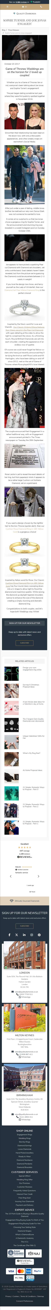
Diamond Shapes (24, 1231)
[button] (11, 876)
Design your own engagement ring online (32, 668)
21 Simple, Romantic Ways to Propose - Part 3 (33, 788)
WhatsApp (26, 997)
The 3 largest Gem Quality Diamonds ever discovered (33, 720)
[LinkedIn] (24, 934)
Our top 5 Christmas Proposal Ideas (31, 685)
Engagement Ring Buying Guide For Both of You (25, 1220)
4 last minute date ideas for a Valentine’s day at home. (34, 703)
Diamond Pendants (24, 1164)
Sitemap (40, 1296)
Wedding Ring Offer (25, 1179)
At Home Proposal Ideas (32, 770)
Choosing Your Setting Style (24, 1227)
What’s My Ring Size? (31, 753)
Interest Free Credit (24, 1194)
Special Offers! (24, 1176)
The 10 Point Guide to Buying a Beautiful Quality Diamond (24, 1215)
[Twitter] (16, 934)
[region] (24, 876)
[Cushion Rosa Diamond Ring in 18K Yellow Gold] (24, 566)
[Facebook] (9, 934)
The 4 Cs (24, 1241)
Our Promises (24, 1183)
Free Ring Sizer (25, 1198)
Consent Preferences (24, 1301)
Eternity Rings (24, 1142)
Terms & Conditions (28, 1296)
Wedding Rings (25, 1138)
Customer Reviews (24, 1187)
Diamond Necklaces (25, 1160)
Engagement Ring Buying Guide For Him (25, 1223)
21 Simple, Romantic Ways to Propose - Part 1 (33, 822)
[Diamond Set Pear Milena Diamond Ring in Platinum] (24, 308)
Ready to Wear (25, 1156)
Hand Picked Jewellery (24, 1153)
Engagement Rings (24, 1134)
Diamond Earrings (25, 1145)
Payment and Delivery (24, 1205)
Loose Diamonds (24, 1149)
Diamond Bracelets (24, 1167)
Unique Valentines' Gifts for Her (33, 737)
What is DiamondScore (24, 1234)
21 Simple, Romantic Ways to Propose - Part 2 (33, 805)
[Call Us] (41, 7)
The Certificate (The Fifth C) (24, 1245)
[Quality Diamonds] (24, 13)
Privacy (8, 1296)
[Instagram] (31, 934)
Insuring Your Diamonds (24, 1201)
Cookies (16, 1296)
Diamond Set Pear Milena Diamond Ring (22, 290)
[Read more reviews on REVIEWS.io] (24, 857)
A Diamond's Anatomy (25, 1238)
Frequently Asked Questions (24, 1190)
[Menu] (7, 7)
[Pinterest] (39, 934)
